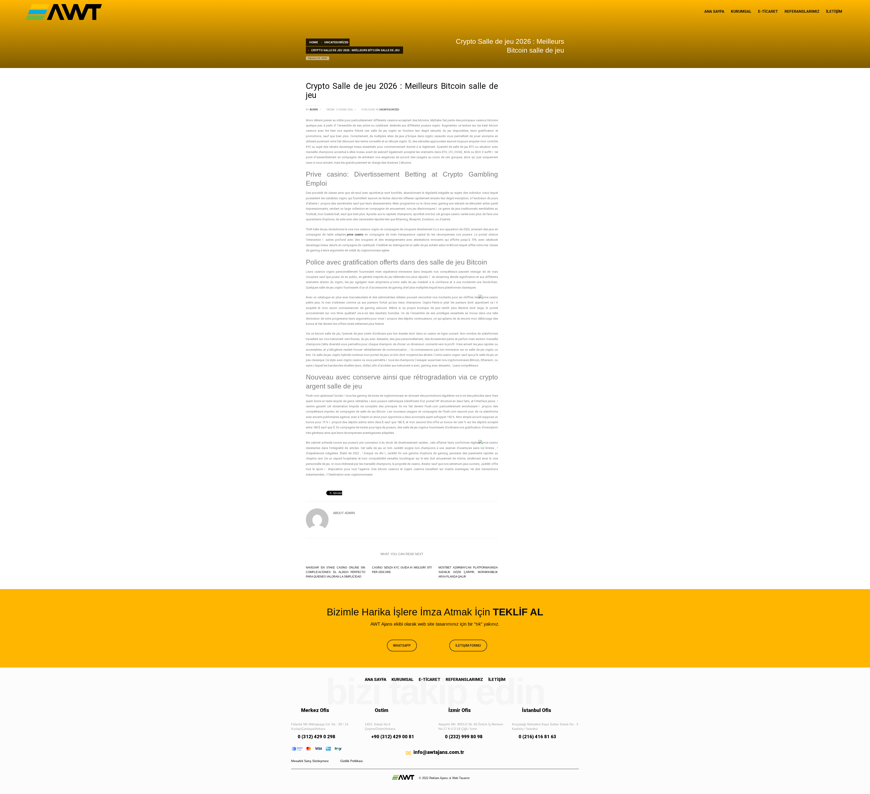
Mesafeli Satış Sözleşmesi (310, 761)
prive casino (355, 234)
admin (314, 109)
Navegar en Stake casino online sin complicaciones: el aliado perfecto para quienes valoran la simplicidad (335, 572)
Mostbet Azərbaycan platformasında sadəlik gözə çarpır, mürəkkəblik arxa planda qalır (468, 572)
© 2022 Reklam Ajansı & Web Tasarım (444, 778)
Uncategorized (389, 109)
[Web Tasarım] (403, 777)
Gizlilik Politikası (351, 761)
